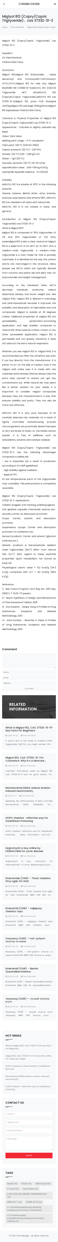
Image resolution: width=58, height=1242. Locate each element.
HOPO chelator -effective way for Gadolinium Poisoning (26, 819)
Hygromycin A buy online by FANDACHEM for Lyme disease (24, 849)
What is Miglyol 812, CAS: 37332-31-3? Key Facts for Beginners (28, 729)
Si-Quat (13, 1188)
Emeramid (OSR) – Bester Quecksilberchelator (21, 970)
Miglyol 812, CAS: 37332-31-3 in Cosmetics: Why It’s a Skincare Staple (24, 760)
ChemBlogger (29, 4)
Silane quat (43, 1183)
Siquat (12, 1183)
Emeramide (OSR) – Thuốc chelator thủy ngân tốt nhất (28, 879)
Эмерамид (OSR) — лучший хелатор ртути (27, 1000)
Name (11, 1114)
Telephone (13, 1122)
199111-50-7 (14, 1202)
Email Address (15, 1130)
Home (4, 27)
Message (12, 1138)
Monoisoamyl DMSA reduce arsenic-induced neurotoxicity (28, 789)
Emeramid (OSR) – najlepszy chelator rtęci (23, 909)
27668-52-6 (34, 1202)
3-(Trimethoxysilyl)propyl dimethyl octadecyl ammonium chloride (24, 1209)
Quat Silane (30, 1188)
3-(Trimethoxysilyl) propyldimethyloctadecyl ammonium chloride (25, 1218)
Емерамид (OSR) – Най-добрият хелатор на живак (25, 940)
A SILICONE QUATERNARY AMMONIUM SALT (27, 1195)
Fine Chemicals (17, 27)
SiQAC (26, 1183)
